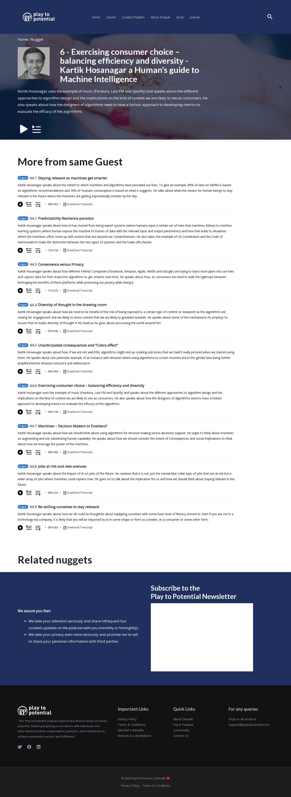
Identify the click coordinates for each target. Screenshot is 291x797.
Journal (194, 17)
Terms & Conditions (132, 725)
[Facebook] (29, 747)
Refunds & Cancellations (134, 736)
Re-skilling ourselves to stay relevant (68, 506)
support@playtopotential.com (249, 725)
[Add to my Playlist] (38, 205)
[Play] (20, 204)
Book (180, 17)
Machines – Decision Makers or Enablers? (72, 425)
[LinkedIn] (38, 747)
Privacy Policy (127, 719)
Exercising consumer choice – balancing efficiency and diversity (91, 385)
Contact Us (181, 736)
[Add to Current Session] (29, 204)
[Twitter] (20, 747)
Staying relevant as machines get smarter (72, 177)
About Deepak (160, 17)
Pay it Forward (183, 725)
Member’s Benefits (131, 730)
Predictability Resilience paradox (66, 218)
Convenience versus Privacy (61, 264)
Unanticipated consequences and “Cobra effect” (78, 345)
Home (96, 17)
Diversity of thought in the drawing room (72, 304)
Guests (111, 17)
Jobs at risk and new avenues (62, 466)
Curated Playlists (133, 17)
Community (181, 730)
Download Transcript (79, 204)
